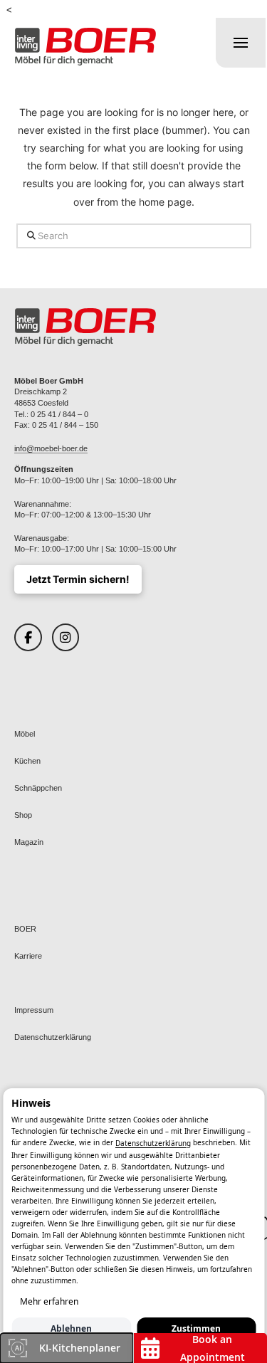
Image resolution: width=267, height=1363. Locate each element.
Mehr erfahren (49, 1301)
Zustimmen (196, 1328)
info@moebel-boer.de (51, 448)
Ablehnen (71, 1328)
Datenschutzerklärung (153, 1144)
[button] (241, 43)
